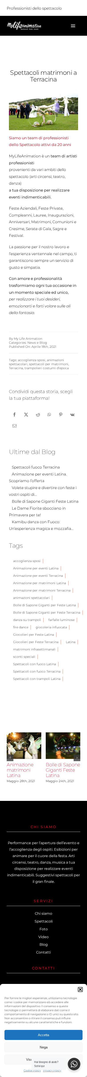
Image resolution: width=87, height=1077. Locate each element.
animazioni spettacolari (31, 598)
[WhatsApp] (49, 414)
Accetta (43, 1035)
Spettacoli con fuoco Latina (34, 664)
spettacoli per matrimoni (48, 364)
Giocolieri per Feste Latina (33, 635)
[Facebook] (14, 414)
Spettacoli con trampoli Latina (36, 679)
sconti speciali (24, 657)
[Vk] (72, 414)
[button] (80, 989)
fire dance (20, 627)
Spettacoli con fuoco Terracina (36, 671)
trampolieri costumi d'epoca (47, 368)
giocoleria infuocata (51, 627)
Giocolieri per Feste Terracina (35, 642)
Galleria (24, 752)
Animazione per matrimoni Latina (39, 583)
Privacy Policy (52, 1070)
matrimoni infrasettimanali (34, 649)
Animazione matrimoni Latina (23, 739)
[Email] (14, 425)
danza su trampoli (27, 620)
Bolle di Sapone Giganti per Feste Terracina (46, 612)
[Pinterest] (60, 414)
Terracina (16, 368)
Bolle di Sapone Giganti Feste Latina (62, 739)
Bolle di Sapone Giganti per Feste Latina (44, 605)
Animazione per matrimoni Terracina (41, 590)
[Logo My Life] (24, 23)
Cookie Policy (32, 1070)
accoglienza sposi (31, 360)
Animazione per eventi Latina (35, 568)
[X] (26, 414)
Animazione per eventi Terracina (38, 576)
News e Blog (37, 343)
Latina (70, 642)
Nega (44, 1047)
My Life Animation (28, 339)
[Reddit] (38, 414)
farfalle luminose (61, 620)
